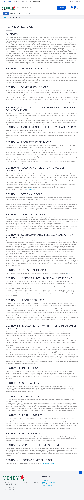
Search (62, 7)
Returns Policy (30, 189)
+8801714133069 (12, 487)
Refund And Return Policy (49, 482)
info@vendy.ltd (11, 489)
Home (6, 13)
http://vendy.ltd (12, 491)
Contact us (45, 480)
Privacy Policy (71, 273)
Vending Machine (15, 13)
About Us (44, 479)
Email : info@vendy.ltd (35, 1)
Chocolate (26, 13)
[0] (72, 8)
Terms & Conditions (47, 485)
